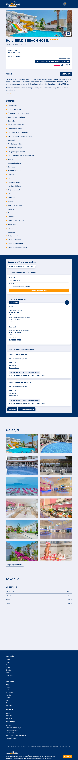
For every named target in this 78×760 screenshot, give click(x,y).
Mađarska (9, 690)
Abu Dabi (9, 716)
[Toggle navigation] (69, 4)
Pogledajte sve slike (15, 565)
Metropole (10, 681)
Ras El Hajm (9, 718)
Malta (8, 667)
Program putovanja (26, 409)
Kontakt (8, 725)
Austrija (8, 695)
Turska (8, 673)
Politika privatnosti (12, 730)
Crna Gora (9, 675)
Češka (8, 687)
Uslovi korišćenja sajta (13, 733)
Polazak (12, 277)
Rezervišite (66, 74)
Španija (8, 670)
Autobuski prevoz (11, 738)
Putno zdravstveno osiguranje (16, 735)
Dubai (8, 713)
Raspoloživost (14, 368)
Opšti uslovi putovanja (13, 728)
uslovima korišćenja (44, 758)
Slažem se (67, 757)
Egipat (8, 662)
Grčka (8, 660)
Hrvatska (9, 678)
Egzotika (9, 709)
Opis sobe (12, 362)
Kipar (7, 665)
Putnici (11, 284)
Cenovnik (12, 365)
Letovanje (10, 656)
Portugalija (9, 705)
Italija (7, 685)
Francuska (9, 692)
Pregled (9, 74)
